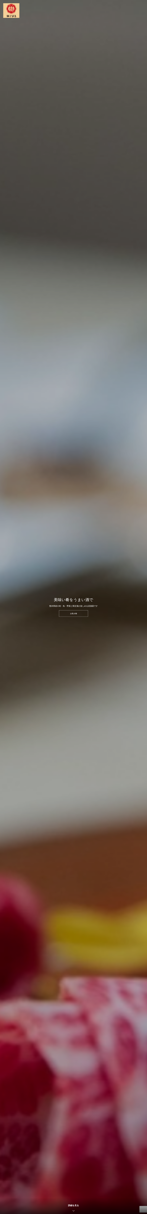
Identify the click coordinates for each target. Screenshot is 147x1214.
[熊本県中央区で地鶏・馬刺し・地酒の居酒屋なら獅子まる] (11, 10)
